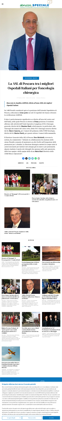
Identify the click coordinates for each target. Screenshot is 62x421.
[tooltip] (23, 158)
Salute (35, 78)
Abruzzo (21, 163)
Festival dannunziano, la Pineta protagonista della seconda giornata (30, 264)
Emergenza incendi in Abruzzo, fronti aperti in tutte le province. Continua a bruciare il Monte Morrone (11, 365)
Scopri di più (11, 418)
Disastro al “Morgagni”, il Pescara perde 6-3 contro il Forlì (17, 195)
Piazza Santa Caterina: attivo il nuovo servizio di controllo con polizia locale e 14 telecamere (45, 199)
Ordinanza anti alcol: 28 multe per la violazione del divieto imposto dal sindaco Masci (50, 296)
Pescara (34, 163)
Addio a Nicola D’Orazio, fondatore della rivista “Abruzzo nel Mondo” (16, 232)
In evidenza (28, 78)
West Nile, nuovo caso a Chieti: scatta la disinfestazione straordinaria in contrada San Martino (30, 330)
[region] (31, 401)
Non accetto (32, 418)
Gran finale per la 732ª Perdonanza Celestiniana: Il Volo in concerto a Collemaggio (51, 329)
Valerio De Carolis (30, 98)
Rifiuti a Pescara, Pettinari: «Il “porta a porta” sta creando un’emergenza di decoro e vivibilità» (10, 330)
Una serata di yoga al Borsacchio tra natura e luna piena (51, 263)
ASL (27, 163)
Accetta (51, 418)
